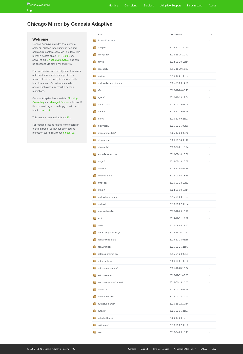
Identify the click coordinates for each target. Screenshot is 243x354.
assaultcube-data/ (107, 239)
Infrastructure (194, 5)
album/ (101, 111)
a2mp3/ (102, 47)
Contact (132, 349)
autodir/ (102, 310)
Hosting (113, 5)
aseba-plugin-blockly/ (109, 232)
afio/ (100, 90)
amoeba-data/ (105, 175)
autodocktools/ (105, 318)
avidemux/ (103, 325)
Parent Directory (106, 40)
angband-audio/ (106, 211)
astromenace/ (105, 275)
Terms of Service (161, 349)
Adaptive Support (170, 5)
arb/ (100, 218)
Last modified (176, 34)
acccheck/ (103, 69)
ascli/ (100, 225)
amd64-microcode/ (107, 154)
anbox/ (101, 190)
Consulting (130, 5)
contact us (68, 132)
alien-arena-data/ (107, 133)
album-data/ (104, 104)
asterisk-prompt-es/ (108, 254)
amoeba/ (102, 182)
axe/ (100, 332)
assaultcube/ (104, 246)
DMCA (204, 349)
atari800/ (102, 289)
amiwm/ (102, 168)
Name (100, 34)
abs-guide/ (103, 54)
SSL (68, 117)
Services (149, 5)
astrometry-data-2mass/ (110, 282)
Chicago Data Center (58, 59)
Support (144, 349)
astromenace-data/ (108, 268)
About (212, 5)
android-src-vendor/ (108, 197)
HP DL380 (62, 55)
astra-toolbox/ (105, 261)
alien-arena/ (104, 140)
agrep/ (101, 97)
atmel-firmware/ (106, 296)
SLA (214, 349)
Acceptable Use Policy (185, 349)
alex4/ (101, 118)
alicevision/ (103, 125)
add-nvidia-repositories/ (110, 83)
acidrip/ (101, 76)
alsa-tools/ (103, 147)
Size (210, 34)
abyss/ (101, 61)
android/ (102, 204)
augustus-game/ (106, 303)
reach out (45, 110)
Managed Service (59, 102)
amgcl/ (101, 161)
